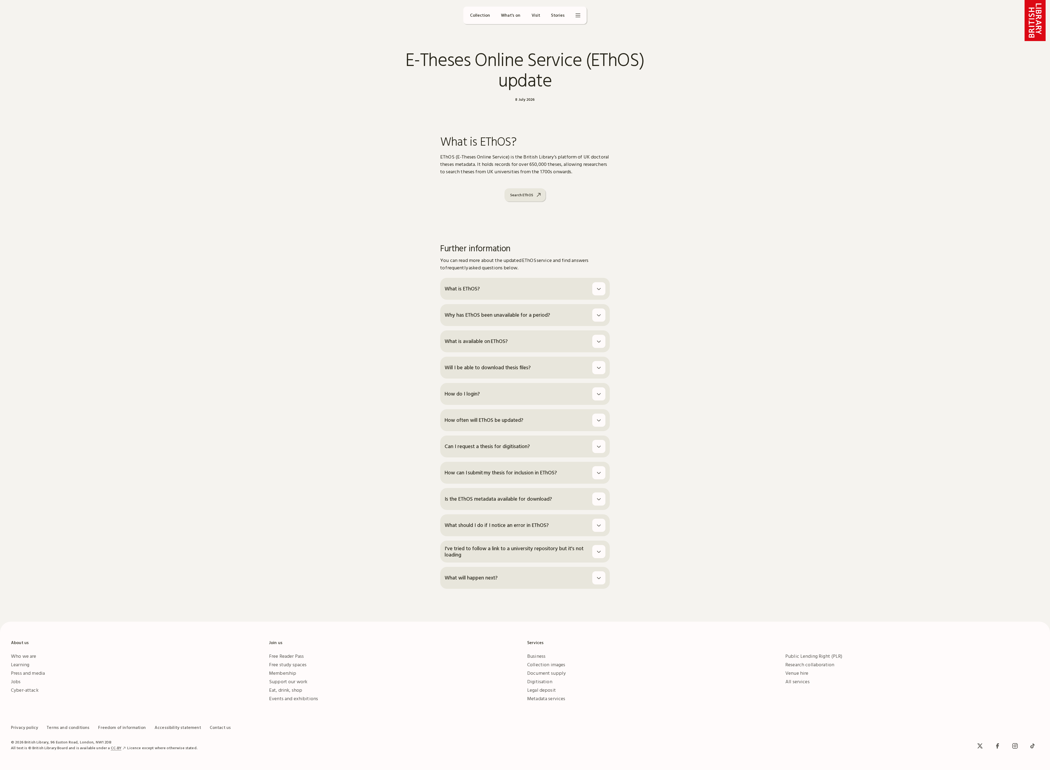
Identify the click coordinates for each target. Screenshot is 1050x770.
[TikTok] (1032, 745)
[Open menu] (578, 15)
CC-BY (116, 747)
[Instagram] (1015, 745)
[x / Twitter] (980, 745)
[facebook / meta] (997, 745)
